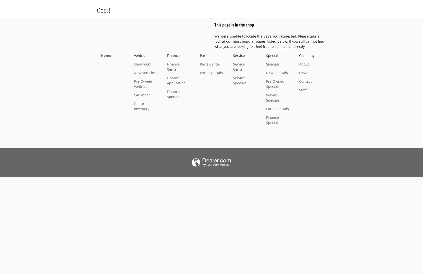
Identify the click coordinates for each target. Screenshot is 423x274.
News (303, 72)
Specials (273, 64)
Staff (303, 90)
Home (106, 55)
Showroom (142, 64)
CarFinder (142, 95)
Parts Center (210, 64)
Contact (305, 81)
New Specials (277, 72)
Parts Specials (211, 72)
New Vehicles (145, 72)
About (304, 64)
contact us (283, 46)
